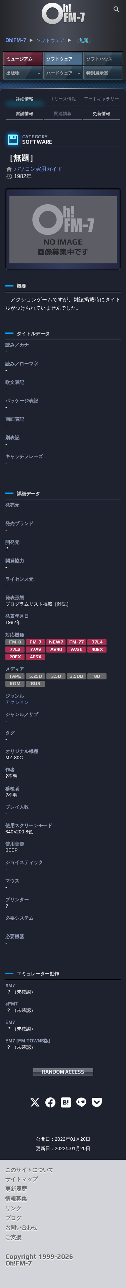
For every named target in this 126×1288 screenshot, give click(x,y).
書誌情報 (24, 113)
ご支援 (13, 1237)
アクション (17, 702)
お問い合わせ (21, 1227)
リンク (13, 1208)
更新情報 (101, 113)
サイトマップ (21, 1179)
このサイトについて (29, 1170)
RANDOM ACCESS (63, 1072)
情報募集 (16, 1198)
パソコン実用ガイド (38, 169)
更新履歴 (16, 1189)
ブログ (13, 1218)
